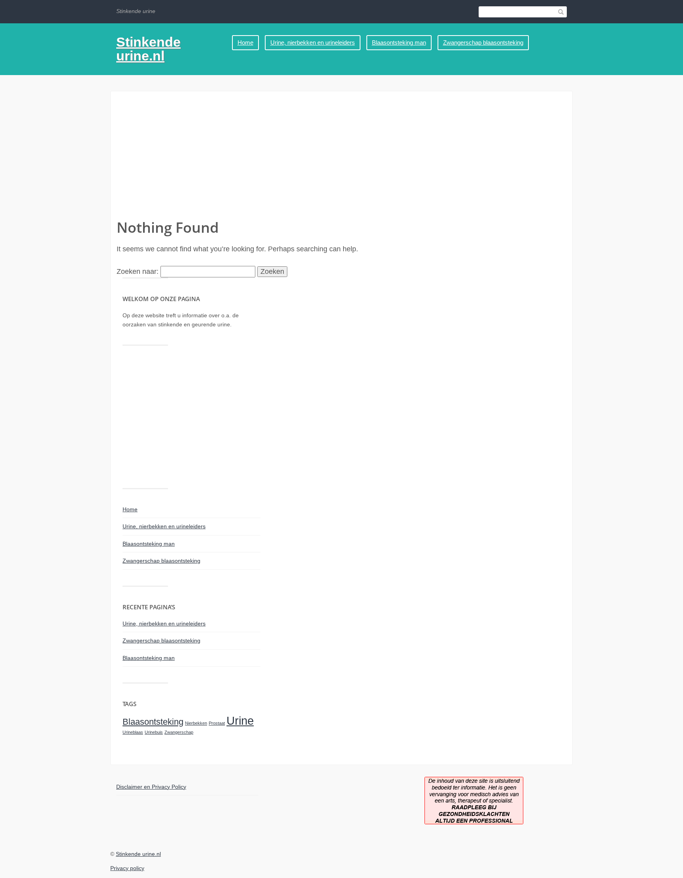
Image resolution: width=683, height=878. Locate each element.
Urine (240, 720)
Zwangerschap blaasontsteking (483, 42)
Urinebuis (154, 732)
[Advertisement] (341, 158)
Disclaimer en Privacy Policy (151, 787)
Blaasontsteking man (399, 42)
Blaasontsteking (153, 722)
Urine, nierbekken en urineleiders (312, 42)
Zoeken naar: (137, 271)
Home (245, 42)
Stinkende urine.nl (148, 48)
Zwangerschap (178, 732)
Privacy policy (127, 868)
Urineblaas (133, 732)
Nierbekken (196, 723)
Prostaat (217, 723)
